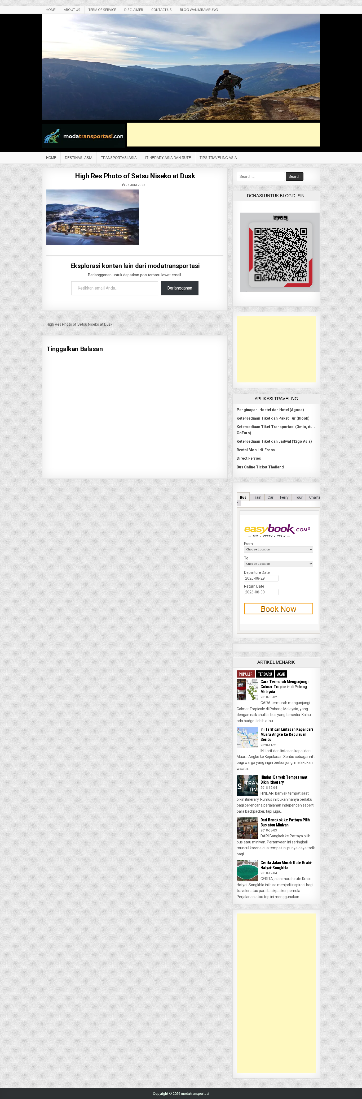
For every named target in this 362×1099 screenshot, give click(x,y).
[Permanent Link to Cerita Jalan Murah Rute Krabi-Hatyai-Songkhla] (247, 870)
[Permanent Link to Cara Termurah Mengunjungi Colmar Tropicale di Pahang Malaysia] (247, 689)
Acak (281, 674)
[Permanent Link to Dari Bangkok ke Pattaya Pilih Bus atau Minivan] (247, 828)
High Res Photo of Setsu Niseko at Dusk (135, 176)
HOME (51, 9)
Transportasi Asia (119, 158)
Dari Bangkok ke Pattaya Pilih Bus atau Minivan (285, 822)
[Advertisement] (223, 134)
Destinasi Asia (78, 158)
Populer (246, 674)
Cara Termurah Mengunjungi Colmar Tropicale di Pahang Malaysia (284, 686)
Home (51, 158)
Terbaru (265, 674)
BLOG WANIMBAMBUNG (199, 9)
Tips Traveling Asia (218, 158)
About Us (72, 9)
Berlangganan (179, 288)
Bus (243, 497)
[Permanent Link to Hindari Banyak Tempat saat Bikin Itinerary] (247, 785)
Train (257, 497)
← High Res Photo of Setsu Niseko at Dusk (77, 324)
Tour (299, 497)
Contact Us (161, 9)
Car (270, 497)
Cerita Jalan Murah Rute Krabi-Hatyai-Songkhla (286, 865)
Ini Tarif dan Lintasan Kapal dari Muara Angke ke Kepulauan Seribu (287, 734)
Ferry (284, 497)
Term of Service (102, 9)
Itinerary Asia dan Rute (168, 158)
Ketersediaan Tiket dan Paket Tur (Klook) (273, 418)
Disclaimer (133, 9)
